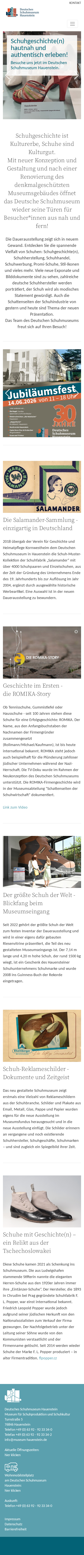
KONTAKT (75, 3)
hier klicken (13, 1455)
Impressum (12, 1519)
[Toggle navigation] (72, 24)
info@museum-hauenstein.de (26, 1440)
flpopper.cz (48, 1358)
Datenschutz (13, 1524)
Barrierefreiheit (16, 1529)
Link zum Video (15, 808)
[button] (7, 75)
